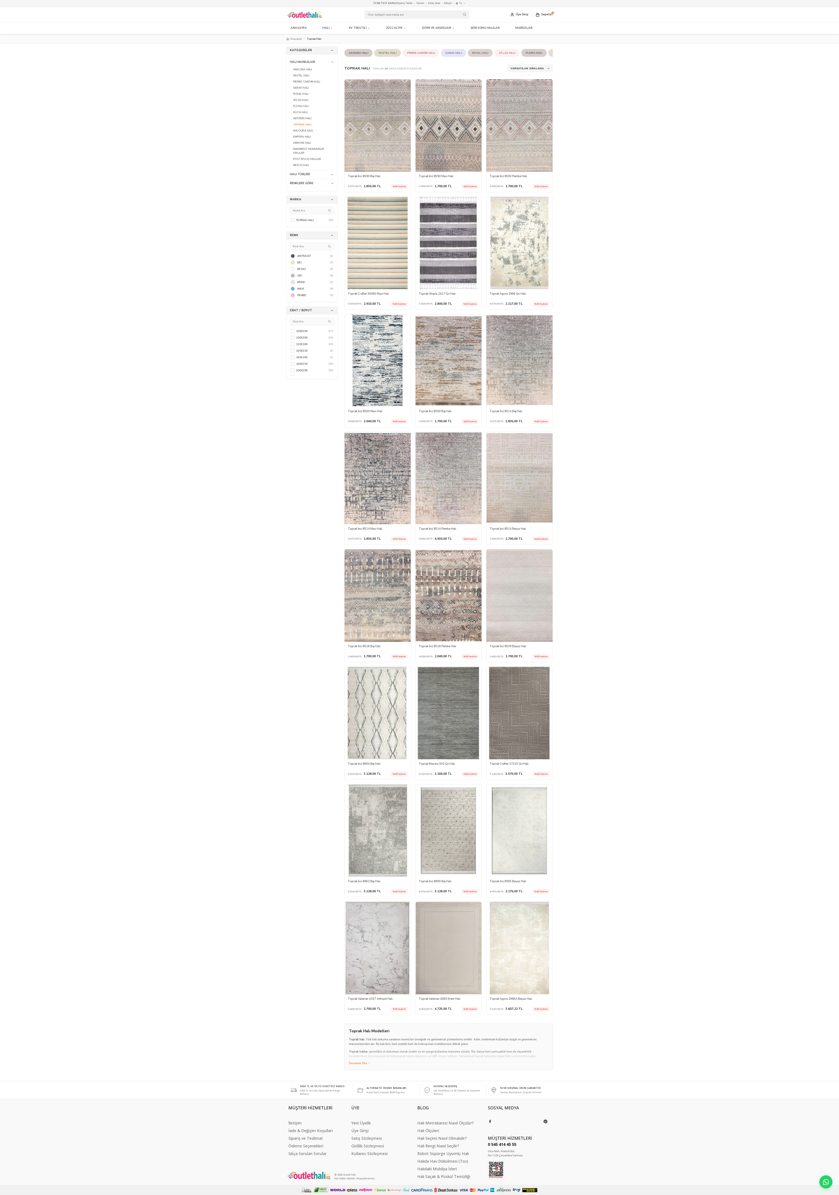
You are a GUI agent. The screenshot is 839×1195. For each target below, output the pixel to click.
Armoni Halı (302, 143)
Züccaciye (394, 28)
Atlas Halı (300, 100)
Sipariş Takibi (404, 3)
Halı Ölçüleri (428, 1130)
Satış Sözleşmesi (366, 1138)
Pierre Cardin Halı (306, 81)
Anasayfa (299, 28)
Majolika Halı (303, 130)
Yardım (420, 3)
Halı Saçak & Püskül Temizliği (443, 1176)
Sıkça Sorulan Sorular (307, 1153)
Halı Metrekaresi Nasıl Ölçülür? (445, 1123)
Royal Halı (301, 94)
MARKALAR (523, 28)
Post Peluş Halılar (307, 159)
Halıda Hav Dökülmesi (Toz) (442, 1161)
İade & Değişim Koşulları (310, 1130)
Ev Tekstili (358, 28)
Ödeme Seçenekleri (305, 1145)
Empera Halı (302, 136)
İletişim (448, 3)
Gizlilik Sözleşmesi (367, 1145)
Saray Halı (301, 88)
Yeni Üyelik (361, 1123)
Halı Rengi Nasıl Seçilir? (438, 1145)
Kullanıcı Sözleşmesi (369, 1153)
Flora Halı (301, 106)
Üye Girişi (360, 1130)
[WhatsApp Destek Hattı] (825, 1181)
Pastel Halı (301, 75)
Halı (325, 28)
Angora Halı (302, 69)
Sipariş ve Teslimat (305, 1138)
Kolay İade (434, 3)
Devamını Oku (358, 1063)
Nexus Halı (301, 165)
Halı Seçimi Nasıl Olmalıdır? (442, 1138)
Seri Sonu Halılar (485, 28)
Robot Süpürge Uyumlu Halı (443, 1153)
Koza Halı (300, 112)
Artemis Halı (302, 118)
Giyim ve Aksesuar (436, 28)
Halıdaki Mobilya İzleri (437, 1168)
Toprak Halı (302, 124)
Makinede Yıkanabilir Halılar (308, 151)
